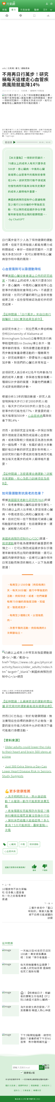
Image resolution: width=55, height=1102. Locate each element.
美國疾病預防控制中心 (18, 693)
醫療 (36, 9)
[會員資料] (47, 4)
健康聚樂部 (23, 1086)
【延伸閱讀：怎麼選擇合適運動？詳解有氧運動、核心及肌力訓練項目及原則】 (27, 478)
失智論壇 (25, 9)
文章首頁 (26, 1090)
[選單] (51, 4)
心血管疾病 (35, 416)
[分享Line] (21, 15)
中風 (22, 844)
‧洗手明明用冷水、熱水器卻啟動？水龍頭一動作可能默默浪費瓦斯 (27, 801)
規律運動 (8, 543)
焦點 (4, 9)
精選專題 (35, 1086)
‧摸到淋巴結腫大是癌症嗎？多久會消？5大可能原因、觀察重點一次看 (27, 825)
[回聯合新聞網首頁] (4, 4)
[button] (51, 9)
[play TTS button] (14, 142)
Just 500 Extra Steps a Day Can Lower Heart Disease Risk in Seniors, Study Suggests (27, 771)
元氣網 (10, 68)
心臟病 (12, 844)
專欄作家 (37, 1090)
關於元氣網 (10, 1086)
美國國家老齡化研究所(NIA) (26, 500)
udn (4, 68)
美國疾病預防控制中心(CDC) (20, 538)
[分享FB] (7, 15)
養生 (13, 9)
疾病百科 (46, 1086)
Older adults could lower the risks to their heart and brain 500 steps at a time (26, 751)
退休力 (17, 1090)
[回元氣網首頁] (11, 3)
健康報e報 (29, 1072)
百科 (45, 9)
